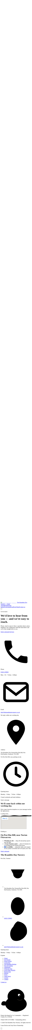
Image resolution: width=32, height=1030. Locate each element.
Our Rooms (7, 959)
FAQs (5, 975)
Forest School (8, 961)
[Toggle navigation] (1, 609)
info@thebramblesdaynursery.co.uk (10, 712)
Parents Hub (7, 972)
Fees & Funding (8, 965)
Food (12, 607)
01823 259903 (5, 672)
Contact (6, 979)
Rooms (6, 605)
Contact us (22, 607)
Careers (6, 978)
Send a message (5, 632)
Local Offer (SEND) (9, 970)
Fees (14, 607)
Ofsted (17, 607)
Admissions (7, 967)
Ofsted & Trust (8, 969)
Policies (6, 973)
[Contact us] (1, 1028)
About (2, 605)
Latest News (7, 976)
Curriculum (7, 607)
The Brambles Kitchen (10, 964)
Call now (11, 632)
